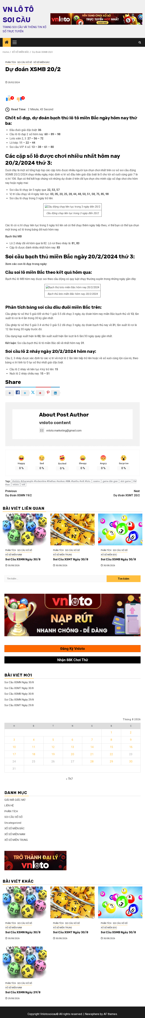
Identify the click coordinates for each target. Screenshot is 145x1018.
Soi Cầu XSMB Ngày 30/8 (118, 559)
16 (130, 747)
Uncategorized (12, 822)
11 (33, 747)
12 (53, 747)
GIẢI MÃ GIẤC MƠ (14, 799)
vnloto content (55, 422)
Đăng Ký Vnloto (72, 648)
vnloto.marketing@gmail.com (64, 430)
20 (72, 754)
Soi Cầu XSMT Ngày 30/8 (70, 559)
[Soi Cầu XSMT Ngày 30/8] (72, 529)
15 (111, 747)
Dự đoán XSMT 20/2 (127, 493)
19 (53, 754)
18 (33, 754)
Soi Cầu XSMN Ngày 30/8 (22, 559)
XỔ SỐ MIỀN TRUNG (62, 554)
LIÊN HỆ (9, 805)
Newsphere (92, 1014)
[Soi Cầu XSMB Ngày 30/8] (120, 529)
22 (111, 754)
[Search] (140, 42)
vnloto (16, 484)
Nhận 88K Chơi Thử (72, 660)
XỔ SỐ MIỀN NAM (13, 554)
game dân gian (110, 481)
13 (72, 747)
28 (92, 761)
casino (96, 481)
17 (14, 754)
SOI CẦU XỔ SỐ (24, 62)
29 (111, 761)
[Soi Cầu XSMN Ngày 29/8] (25, 962)
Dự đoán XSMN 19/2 (18, 493)
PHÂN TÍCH (10, 62)
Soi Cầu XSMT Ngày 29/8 (19, 705)
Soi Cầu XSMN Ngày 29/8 (19, 699)
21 (92, 754)
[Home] (7, 42)
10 (14, 747)
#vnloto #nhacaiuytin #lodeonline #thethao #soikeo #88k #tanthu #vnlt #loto (51, 481)
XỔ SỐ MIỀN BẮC (41, 62)
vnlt (23, 484)
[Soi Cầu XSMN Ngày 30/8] (25, 529)
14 (92, 747)
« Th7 (69, 778)
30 (130, 761)
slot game (125, 481)
